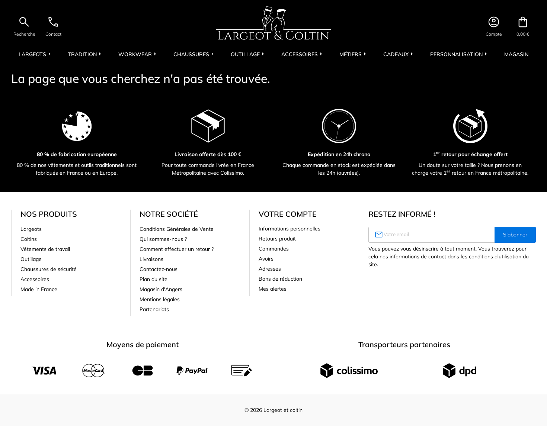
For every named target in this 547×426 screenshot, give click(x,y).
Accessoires (34, 279)
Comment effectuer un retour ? (177, 249)
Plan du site (153, 279)
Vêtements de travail (45, 249)
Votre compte (288, 214)
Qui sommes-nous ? (163, 239)
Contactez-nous (158, 269)
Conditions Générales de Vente (177, 229)
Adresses (270, 268)
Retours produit (277, 238)
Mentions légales (160, 299)
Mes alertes (273, 288)
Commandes (274, 248)
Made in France (38, 289)
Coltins (28, 239)
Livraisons (151, 259)
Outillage (31, 259)
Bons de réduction (280, 278)
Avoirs (266, 258)
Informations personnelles (289, 228)
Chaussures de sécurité (48, 269)
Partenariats (154, 309)
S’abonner (515, 234)
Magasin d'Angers (161, 289)
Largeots (31, 229)
